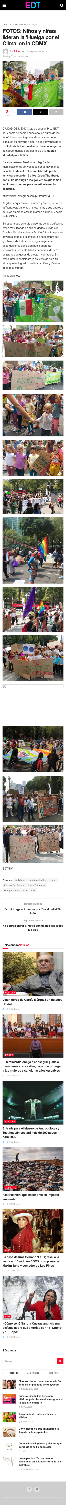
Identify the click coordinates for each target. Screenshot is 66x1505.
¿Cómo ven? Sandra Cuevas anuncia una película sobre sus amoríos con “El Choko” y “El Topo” (33, 1327)
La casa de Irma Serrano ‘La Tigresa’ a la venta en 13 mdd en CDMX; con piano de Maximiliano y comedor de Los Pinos (31, 1261)
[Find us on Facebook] (29, 1489)
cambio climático (38, 880)
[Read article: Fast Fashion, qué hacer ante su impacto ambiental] (33, 1169)
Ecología (33, 24)
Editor (17, 51)
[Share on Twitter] (40, 112)
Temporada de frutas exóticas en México (38, 1415)
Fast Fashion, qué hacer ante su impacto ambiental (31, 1196)
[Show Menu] (4, 5)
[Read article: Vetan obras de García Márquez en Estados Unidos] (33, 974)
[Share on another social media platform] (56, 112)
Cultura (10, 992)
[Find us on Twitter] (37, 1489)
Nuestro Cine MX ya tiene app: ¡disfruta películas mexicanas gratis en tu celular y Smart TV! (41, 1399)
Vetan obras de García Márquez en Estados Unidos (32, 1001)
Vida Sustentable (18, 24)
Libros (9, 1055)
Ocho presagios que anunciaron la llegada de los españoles (39, 1430)
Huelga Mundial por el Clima (19, 890)
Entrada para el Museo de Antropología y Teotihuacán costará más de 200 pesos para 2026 (31, 1132)
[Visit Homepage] (33, 5)
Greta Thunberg (36, 885)
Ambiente (10, 1187)
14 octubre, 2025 (12, 1204)
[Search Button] (61, 5)
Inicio (5, 24)
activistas (20, 880)
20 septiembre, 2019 (37, 51)
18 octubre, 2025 (12, 1009)
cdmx (54, 880)
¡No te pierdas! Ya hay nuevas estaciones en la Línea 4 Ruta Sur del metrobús (40, 1461)
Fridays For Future (14, 885)
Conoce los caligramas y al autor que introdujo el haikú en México (40, 1445)
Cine (7, 1250)
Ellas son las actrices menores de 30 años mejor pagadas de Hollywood (40, 1382)
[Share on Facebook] (24, 112)
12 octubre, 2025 (12, 1270)
